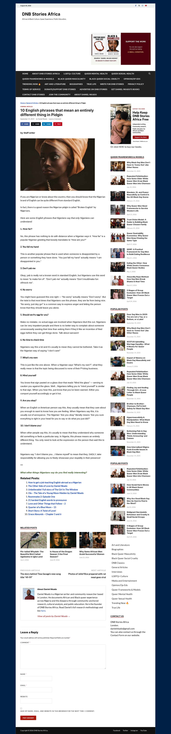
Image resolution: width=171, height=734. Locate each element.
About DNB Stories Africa (46, 73)
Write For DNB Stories (112, 84)
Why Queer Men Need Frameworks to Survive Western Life (137, 208)
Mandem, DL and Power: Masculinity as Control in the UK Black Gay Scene (138, 194)
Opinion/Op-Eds (132, 79)
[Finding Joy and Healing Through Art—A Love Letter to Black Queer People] (118, 388)
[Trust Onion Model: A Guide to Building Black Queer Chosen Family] (118, 220)
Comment (25, 642)
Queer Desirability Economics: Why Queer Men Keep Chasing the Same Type (137, 237)
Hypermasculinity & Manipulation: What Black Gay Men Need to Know (138, 419)
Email (23, 685)
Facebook (116, 730)
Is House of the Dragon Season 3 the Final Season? (61, 554)
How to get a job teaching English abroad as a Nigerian (54, 482)
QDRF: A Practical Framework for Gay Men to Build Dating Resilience (138, 251)
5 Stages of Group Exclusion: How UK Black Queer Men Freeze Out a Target (138, 294)
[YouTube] (145, 5)
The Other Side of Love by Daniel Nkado (47, 486)
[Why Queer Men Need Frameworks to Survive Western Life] (118, 206)
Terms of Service (31, 89)
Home (25, 73)
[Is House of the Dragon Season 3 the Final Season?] (63, 540)
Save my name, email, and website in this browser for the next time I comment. (57, 711)
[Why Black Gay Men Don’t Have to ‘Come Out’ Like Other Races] (118, 162)
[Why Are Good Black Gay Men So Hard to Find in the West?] (118, 499)
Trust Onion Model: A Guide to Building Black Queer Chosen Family (137, 222)
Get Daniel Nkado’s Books (125, 89)
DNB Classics (118, 562)
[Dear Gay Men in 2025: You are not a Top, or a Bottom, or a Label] (118, 314)
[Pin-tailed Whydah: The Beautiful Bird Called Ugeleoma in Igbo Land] (33, 540)
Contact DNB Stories (33, 94)
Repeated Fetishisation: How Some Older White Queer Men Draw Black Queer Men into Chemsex (138, 179)
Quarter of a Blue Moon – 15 (42, 507)
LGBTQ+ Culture (72, 73)
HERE (121, 146)
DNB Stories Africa (41, 14)
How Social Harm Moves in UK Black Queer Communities (138, 487)
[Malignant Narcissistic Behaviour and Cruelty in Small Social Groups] (118, 512)
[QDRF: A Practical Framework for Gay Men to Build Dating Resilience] (118, 249)
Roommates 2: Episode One (41, 496)
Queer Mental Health (95, 73)
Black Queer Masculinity (71, 79)
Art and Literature (55, 84)
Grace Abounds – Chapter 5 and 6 (44, 514)
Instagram (134, 730)
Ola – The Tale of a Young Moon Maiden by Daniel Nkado (56, 493)
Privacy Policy (136, 84)
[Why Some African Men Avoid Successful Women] (92, 540)
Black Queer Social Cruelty (104, 79)
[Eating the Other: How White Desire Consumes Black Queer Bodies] (118, 263)
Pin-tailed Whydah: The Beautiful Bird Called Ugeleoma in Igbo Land (32, 554)
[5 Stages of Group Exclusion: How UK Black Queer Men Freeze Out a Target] (118, 290)
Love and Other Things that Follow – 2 (47, 503)
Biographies (76, 84)
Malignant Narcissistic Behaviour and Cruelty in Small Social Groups (138, 514)
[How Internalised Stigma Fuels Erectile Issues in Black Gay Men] (118, 447)
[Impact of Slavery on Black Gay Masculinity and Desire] (118, 358)
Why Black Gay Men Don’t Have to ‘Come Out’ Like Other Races (138, 164)
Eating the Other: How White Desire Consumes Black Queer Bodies (138, 265)
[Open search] (149, 73)
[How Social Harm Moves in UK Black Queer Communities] (118, 485)
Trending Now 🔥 (31, 84)
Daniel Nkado (42, 119)
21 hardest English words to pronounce (47, 500)
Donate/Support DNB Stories (60, 89)
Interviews (117, 571)
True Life (91, 84)
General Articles (32, 103)
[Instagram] (142, 5)
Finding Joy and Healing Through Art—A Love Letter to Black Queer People (137, 391)
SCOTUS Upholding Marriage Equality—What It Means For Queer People (138, 345)
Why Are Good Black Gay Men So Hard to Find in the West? (138, 501)
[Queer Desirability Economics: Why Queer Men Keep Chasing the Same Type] (118, 233)
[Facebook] (135, 5)
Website (24, 697)
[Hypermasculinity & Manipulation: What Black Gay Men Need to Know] (118, 417)
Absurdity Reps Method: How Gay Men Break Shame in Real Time (138, 279)
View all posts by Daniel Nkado (53, 616)
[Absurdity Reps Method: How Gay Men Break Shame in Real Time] (118, 277)
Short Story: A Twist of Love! (42, 510)
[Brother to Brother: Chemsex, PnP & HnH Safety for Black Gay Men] (118, 404)
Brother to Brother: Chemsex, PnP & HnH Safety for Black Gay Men (138, 406)
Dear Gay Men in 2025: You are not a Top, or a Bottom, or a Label (137, 316)
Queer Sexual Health (122, 73)
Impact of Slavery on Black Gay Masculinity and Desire (138, 360)
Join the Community (59, 94)
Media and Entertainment (124, 580)
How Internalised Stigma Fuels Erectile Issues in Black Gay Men (138, 449)
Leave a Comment (55, 119)
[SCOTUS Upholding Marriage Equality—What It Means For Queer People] (118, 342)
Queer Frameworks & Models (38, 79)
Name (23, 674)
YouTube (143, 730)
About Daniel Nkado (85, 94)
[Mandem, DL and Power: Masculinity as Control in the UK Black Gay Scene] (118, 192)
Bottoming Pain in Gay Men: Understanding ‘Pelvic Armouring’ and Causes (137, 434)
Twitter (125, 730)
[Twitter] (139, 5)
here (43, 610)
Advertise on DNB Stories (93, 89)
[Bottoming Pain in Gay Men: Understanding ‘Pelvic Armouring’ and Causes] (118, 431)
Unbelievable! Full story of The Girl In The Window (53, 489)
